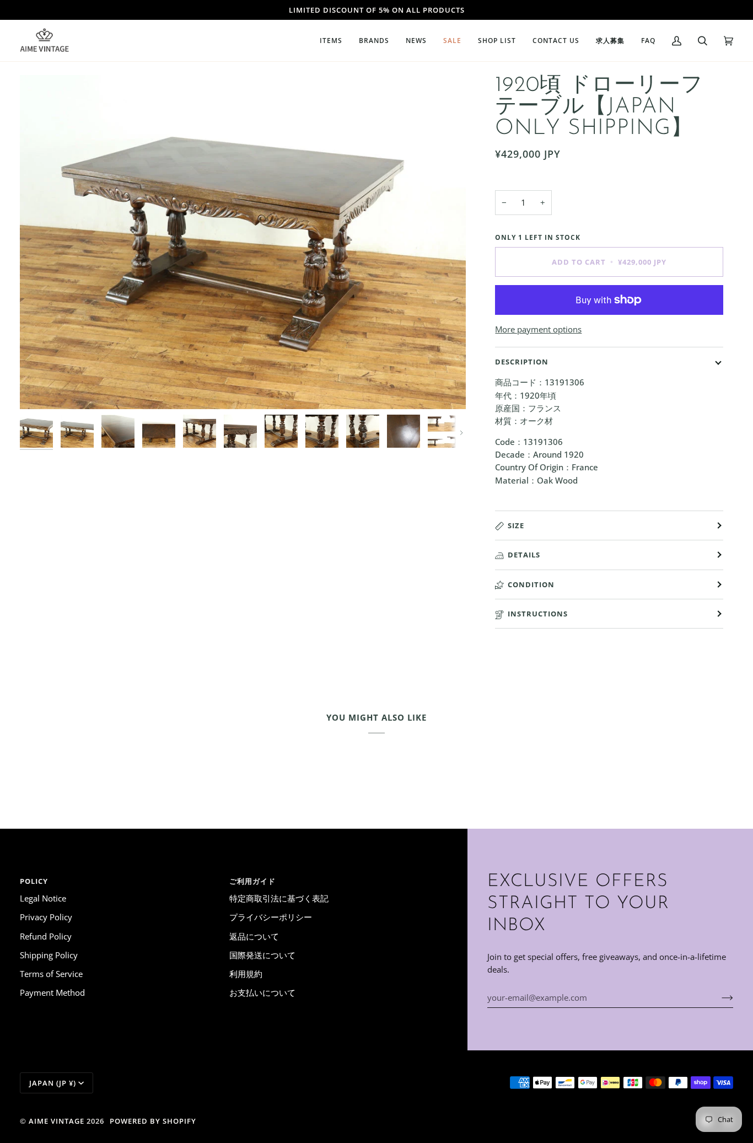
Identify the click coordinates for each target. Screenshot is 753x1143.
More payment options (538, 329)
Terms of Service (51, 973)
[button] (331, 40)
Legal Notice (43, 898)
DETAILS (524, 555)
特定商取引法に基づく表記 (279, 898)
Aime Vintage (56, 1121)
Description (521, 362)
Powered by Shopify (153, 1121)
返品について (254, 936)
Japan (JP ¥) (52, 1083)
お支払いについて (262, 992)
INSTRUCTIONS (538, 614)
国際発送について (262, 954)
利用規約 (245, 973)
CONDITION (531, 584)
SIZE (516, 525)
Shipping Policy (49, 954)
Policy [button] (34, 881)
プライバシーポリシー (270, 916)
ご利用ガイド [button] (252, 881)
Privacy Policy (46, 916)
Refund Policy (46, 936)
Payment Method (52, 992)
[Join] (718, 997)
